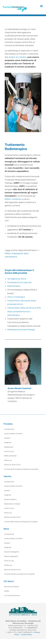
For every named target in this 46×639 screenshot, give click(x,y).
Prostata (8, 424)
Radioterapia (13, 286)
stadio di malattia (18, 57)
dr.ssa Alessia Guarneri (19, 388)
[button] (41, 6)
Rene (6, 529)
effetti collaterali (13, 199)
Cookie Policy (26, 634)
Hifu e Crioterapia (16, 297)
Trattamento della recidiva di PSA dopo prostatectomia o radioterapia (24, 311)
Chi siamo (9, 581)
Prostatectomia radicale (19, 282)
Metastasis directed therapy (21, 329)
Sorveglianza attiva (16, 279)
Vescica (7, 476)
